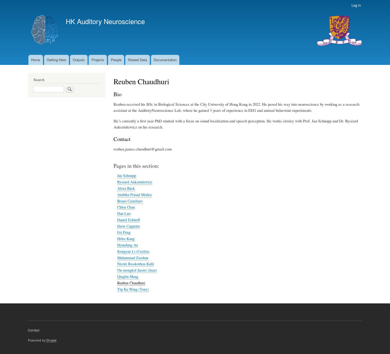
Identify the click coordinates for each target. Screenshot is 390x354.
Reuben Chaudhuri (131, 282)
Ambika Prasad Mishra (134, 194)
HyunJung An (127, 244)
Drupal (51, 340)
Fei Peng (124, 232)
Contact (33, 330)
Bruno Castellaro (129, 200)
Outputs (79, 59)
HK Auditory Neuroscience (105, 21)
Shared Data (137, 59)
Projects (98, 59)
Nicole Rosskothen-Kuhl (135, 263)
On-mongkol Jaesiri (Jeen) (137, 270)
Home (35, 59)
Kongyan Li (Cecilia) (133, 251)
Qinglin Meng (127, 276)
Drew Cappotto (128, 226)
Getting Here (56, 59)
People (116, 59)
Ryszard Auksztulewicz (134, 181)
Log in (356, 5)
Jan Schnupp (126, 175)
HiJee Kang (126, 238)
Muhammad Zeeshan (132, 257)
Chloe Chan (126, 207)
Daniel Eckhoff (128, 219)
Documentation (165, 59)
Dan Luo (124, 213)
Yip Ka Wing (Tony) (133, 289)
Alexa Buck (126, 188)
